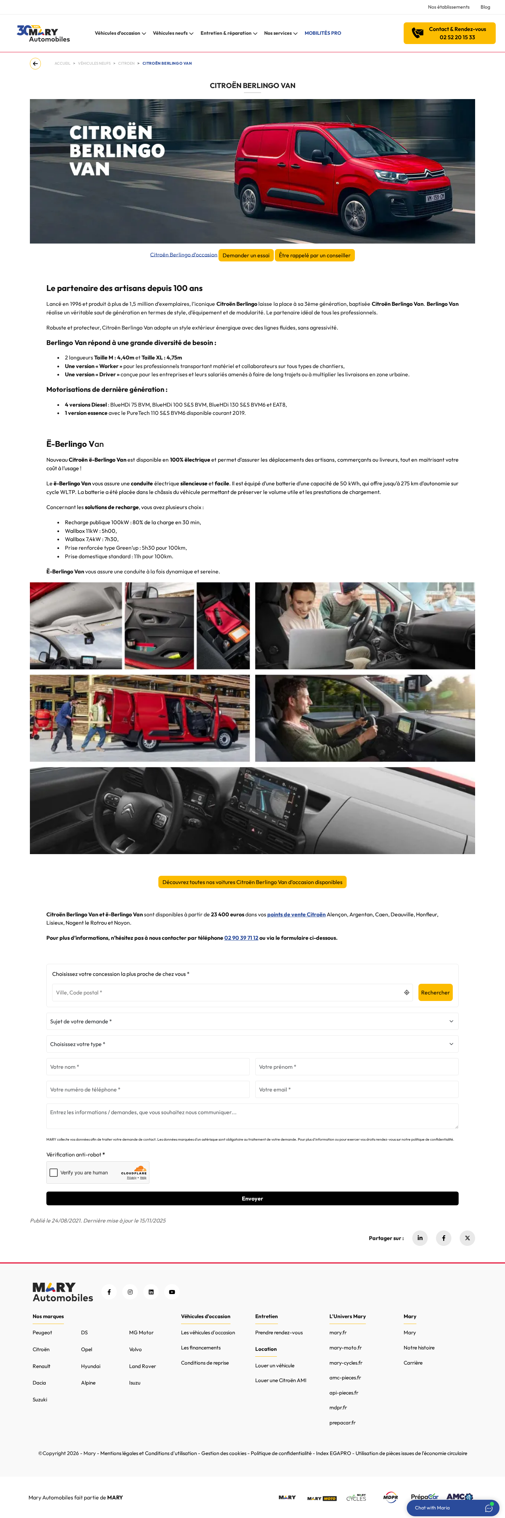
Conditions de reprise (205, 1362)
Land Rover (142, 1366)
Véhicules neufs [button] (170, 33)
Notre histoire (419, 1347)
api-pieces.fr (343, 1392)
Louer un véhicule (274, 1365)
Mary (410, 1332)
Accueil (62, 63)
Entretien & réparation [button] (226, 33)
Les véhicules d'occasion (208, 1332)
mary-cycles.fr (345, 1362)
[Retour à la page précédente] (37, 63)
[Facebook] (443, 1238)
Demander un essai (246, 255)
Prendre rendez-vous (279, 1332)
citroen (126, 63)
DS (84, 1332)
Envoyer (252, 1198)
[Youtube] (172, 1292)
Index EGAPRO (333, 1453)
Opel (86, 1349)
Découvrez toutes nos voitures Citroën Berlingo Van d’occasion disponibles (252, 882)
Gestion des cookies (223, 1453)
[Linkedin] (420, 1238)
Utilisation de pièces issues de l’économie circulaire (411, 1453)
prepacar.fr (342, 1422)
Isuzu (135, 1382)
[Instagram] (130, 1292)
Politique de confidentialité (281, 1453)
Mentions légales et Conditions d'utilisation (148, 1453)
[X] (467, 1238)
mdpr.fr (338, 1407)
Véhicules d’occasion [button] (117, 33)
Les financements (201, 1347)
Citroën (41, 1349)
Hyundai (90, 1366)
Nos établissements (449, 7)
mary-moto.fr (345, 1347)
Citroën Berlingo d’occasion (183, 254)
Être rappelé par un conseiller (315, 255)
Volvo (135, 1349)
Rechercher (435, 992)
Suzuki (40, 1399)
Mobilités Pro (323, 33)
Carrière (413, 1362)
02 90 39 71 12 (241, 937)
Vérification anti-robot (73, 1154)
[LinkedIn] (151, 1292)
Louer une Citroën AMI (280, 1380)
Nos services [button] (278, 33)
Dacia (39, 1382)
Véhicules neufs (94, 63)
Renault (41, 1366)
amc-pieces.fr (345, 1377)
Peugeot (42, 1332)
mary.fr (338, 1332)
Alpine (88, 1382)
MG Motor (141, 1332)
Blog (485, 7)
